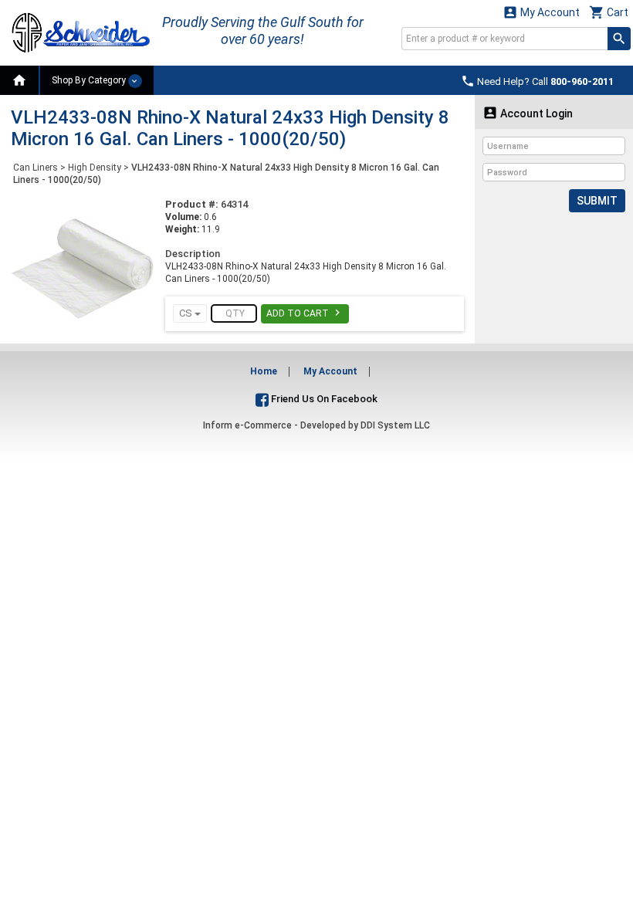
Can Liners (35, 167)
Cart (608, 12)
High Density (94, 167)
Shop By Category (90, 80)
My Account (541, 12)
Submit (597, 201)
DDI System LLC (395, 425)
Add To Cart (305, 312)
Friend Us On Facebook (323, 399)
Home (263, 371)
